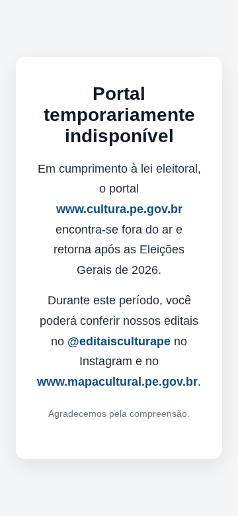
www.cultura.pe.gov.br (119, 209)
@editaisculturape (119, 341)
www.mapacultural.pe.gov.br (117, 381)
